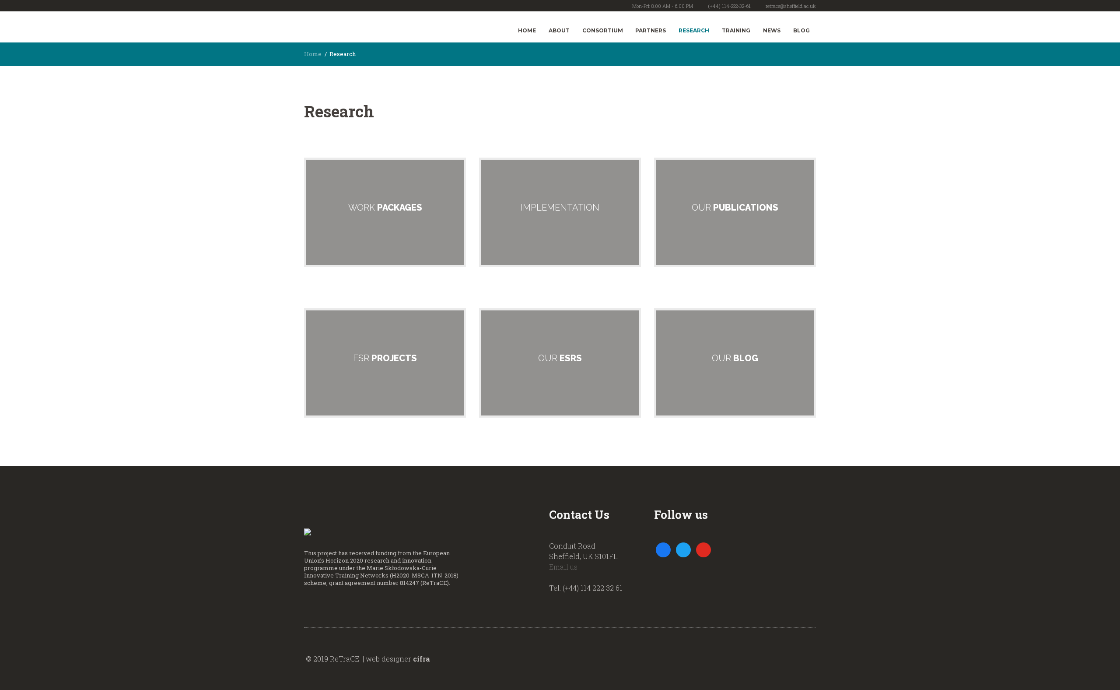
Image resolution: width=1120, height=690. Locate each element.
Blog (801, 30)
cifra (421, 658)
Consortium (602, 30)
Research (694, 30)
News (771, 30)
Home (527, 30)
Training (736, 30)
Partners (650, 30)
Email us (563, 566)
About (559, 30)
